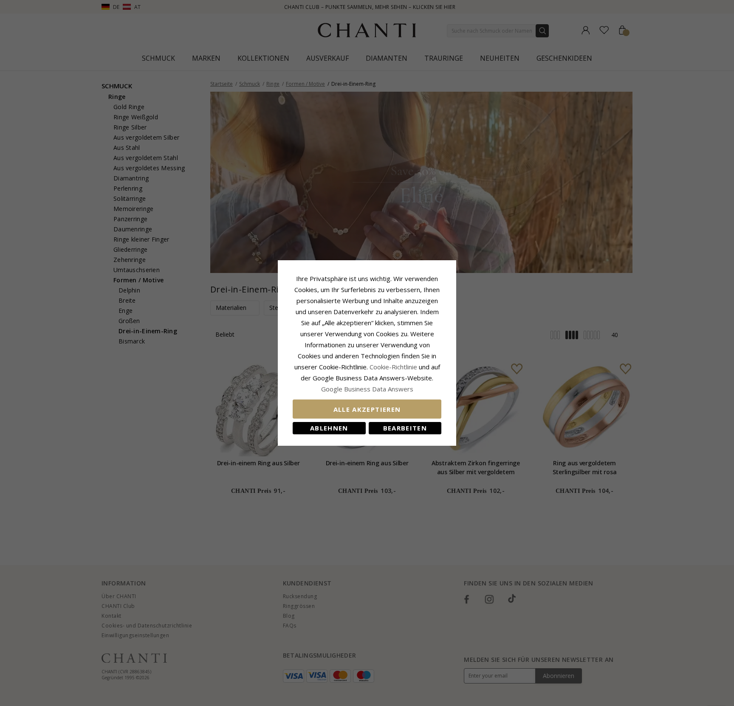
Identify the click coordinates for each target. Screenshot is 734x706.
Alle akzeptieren (367, 409)
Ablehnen (329, 428)
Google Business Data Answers (367, 389)
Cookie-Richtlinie (393, 367)
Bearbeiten (405, 428)
